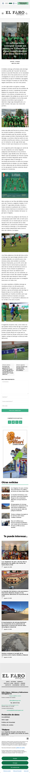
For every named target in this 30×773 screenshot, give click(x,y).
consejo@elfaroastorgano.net (15, 710)
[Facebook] (9, 422)
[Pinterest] (16, 422)
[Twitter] (13, 422)
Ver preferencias (15, 767)
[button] (27, 738)
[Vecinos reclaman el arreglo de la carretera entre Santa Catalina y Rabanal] (6, 516)
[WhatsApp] (20, 422)
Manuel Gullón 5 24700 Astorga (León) (10, 705)
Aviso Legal (26, 770)
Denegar (15, 763)
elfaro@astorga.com (15, 700)
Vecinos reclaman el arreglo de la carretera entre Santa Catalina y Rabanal (19, 515)
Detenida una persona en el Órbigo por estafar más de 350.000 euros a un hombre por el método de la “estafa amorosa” (8, 370)
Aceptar (15, 758)
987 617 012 (16, 703)
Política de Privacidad (17, 770)
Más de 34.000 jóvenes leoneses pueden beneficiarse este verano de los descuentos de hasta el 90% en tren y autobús (19, 524)
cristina (17, 61)
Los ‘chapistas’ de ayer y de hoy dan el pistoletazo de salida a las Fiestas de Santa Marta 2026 (19, 489)
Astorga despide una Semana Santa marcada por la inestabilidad (21, 368)
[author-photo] (3, 567)
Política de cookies (7, 770)
